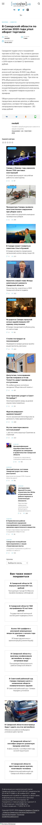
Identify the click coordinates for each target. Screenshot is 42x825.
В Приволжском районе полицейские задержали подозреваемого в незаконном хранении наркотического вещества (20, 524)
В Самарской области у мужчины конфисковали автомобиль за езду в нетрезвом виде (21, 657)
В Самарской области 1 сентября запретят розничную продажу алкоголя (21, 743)
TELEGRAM (16, 131)
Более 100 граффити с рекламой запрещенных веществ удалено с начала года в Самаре (21, 632)
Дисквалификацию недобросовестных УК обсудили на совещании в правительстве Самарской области (24, 450)
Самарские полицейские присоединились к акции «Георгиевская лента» (16, 544)
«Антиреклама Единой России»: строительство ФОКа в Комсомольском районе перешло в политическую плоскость (26, 494)
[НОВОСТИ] (21, 164)
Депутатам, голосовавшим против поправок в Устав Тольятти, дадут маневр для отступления (19, 378)
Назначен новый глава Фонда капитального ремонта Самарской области (19, 283)
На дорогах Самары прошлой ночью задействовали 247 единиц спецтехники (19, 322)
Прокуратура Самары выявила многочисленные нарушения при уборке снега (19, 209)
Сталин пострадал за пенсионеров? (15, 340)
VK (22, 131)
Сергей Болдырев (9, 814)
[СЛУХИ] (21, 371)
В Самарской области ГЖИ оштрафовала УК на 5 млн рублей (21, 608)
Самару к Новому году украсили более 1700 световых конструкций (20, 170)
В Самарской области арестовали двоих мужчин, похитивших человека (21, 766)
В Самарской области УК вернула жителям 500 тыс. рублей (21, 585)
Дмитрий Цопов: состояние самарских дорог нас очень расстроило (17, 471)
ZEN (13, 133)
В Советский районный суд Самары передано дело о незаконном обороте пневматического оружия (21, 682)
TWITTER (27, 131)
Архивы (9, 559)
